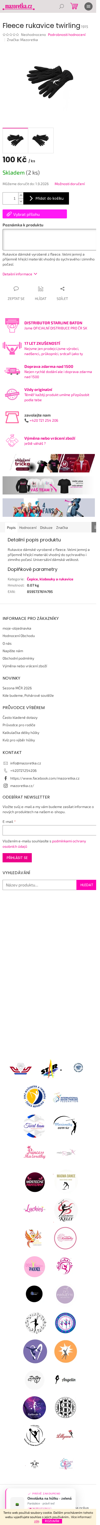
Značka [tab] (62, 527)
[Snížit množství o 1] (20, 201)
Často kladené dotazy (20, 717)
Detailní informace (17, 274)
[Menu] (88, 6)
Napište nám (13, 651)
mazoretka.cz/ (22, 785)
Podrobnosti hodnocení (66, 34)
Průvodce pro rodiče (19, 725)
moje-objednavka (17, 628)
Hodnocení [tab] (27, 527)
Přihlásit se (17, 857)
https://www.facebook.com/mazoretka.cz (44, 778)
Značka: (22, 39)
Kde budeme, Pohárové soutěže (28, 695)
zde (36, 1521)
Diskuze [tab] (46, 527)
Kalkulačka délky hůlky (21, 732)
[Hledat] (61, 6)
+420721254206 (23, 770)
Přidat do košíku (50, 198)
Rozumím (52, 1521)
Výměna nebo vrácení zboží (25, 666)
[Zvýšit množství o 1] (20, 195)
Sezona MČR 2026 (17, 688)
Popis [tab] (11, 527)
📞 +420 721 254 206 (41, 420)
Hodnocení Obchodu (19, 635)
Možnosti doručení (70, 183)
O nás (7, 643)
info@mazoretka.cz (25, 763)
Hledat (87, 884)
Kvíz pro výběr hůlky (19, 740)
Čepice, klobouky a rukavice (50, 579)
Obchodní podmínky (18, 658)
